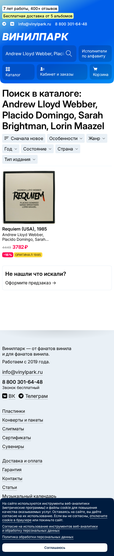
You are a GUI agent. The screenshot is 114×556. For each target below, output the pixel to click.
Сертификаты (16, 437)
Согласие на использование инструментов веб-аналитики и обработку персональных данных (50, 528)
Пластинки (13, 411)
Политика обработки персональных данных (38, 537)
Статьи (9, 487)
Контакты (12, 478)
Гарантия (12, 469)
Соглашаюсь (54, 548)
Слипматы (13, 428)
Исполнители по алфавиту (94, 53)
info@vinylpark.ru (34, 24)
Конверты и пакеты (22, 420)
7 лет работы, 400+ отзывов (30, 8)
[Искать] (68, 53)
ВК (12, 396)
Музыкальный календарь (29, 496)
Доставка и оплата (22, 461)
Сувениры (13, 446)
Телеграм (36, 396)
